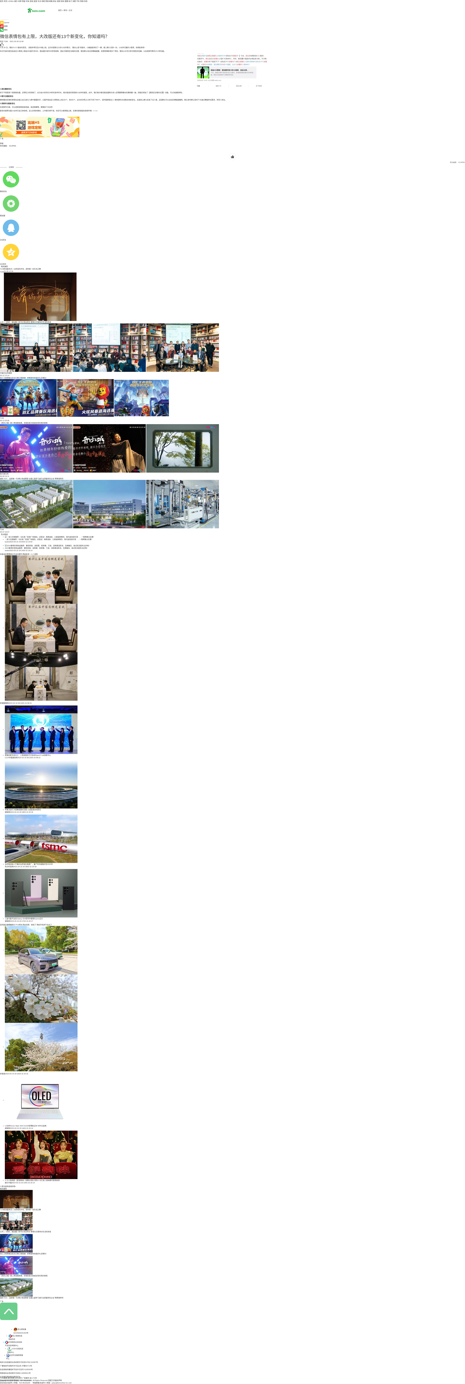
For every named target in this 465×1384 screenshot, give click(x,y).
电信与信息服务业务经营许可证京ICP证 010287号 (19, 1362)
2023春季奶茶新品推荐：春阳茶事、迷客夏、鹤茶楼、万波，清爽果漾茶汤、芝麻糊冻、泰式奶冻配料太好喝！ (46, 548)
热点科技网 (9, 867)
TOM (6, 41)
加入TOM (33, 1378)
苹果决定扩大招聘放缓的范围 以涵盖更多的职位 (23, 810)
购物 (82, 1)
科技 (85, 1)
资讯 (5, 1)
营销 (47, 1)
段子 (70, 1)
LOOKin (11, 1)
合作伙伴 (18, 1378)
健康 (66, 1)
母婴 (43, 1)
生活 (39, 1)
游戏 (31, 1)
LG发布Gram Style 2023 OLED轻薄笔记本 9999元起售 (25, 1126)
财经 (62, 1)
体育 (20, 1)
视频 (58, 1)
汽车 (78, 1)
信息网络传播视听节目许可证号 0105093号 (16, 1369)
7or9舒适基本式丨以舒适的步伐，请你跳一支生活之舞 (20, 269)
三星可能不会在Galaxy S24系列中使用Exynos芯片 (24, 919)
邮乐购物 (11, 1378)
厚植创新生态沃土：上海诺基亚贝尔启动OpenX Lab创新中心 (28, 755)
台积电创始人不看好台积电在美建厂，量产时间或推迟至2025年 (29, 864)
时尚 (27, 1)
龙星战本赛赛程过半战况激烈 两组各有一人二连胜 (19, 554)
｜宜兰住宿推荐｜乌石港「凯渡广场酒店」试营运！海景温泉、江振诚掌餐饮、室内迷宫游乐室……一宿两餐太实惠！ (49, 539)
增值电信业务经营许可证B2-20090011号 (15, 1373)
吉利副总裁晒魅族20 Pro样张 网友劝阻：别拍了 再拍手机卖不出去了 (26, 925)
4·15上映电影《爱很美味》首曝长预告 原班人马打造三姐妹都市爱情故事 (32, 1180)
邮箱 (51, 1)
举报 (1, 143)
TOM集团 (3, 1378)
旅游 (35, 1)
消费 (74, 1)
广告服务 (25, 1378)
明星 (23, 1)
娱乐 (16, 1)
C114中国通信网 (11, 758)
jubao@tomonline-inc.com (62, 1383)
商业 (54, 1)
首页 (1, 1)
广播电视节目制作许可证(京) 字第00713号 (16, 1366)
